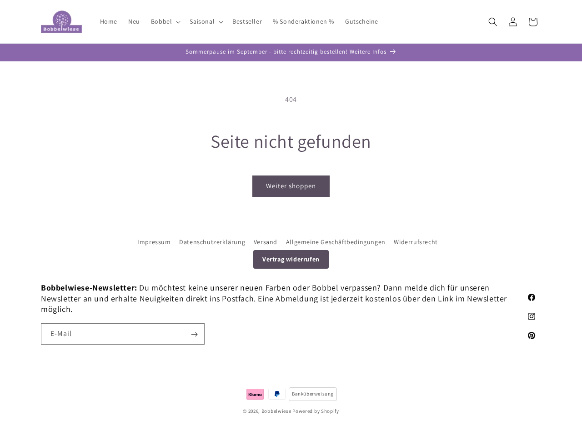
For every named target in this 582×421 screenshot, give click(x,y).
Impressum (154, 242)
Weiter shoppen (291, 185)
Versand (265, 242)
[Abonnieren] (194, 334)
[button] (165, 21)
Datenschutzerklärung (212, 242)
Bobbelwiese (276, 411)
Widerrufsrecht (415, 242)
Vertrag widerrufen (291, 259)
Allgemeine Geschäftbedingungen (336, 242)
